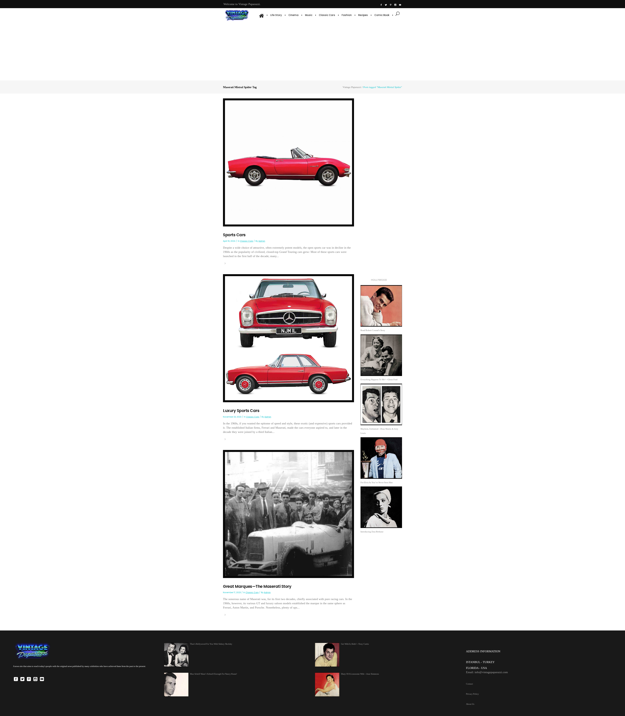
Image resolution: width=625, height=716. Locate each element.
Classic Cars (246, 241)
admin (261, 241)
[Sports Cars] (288, 162)
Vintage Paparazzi (352, 87)
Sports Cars (234, 235)
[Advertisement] (312, 50)
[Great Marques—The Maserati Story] (288, 514)
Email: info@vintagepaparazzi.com (487, 672)
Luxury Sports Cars (241, 410)
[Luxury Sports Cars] (288, 338)
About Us (470, 704)
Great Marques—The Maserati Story (257, 586)
